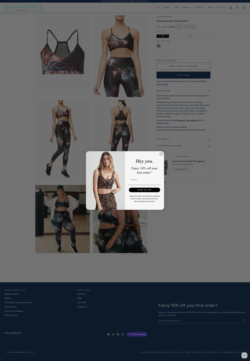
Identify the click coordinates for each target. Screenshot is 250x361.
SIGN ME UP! (144, 190)
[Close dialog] (161, 154)
